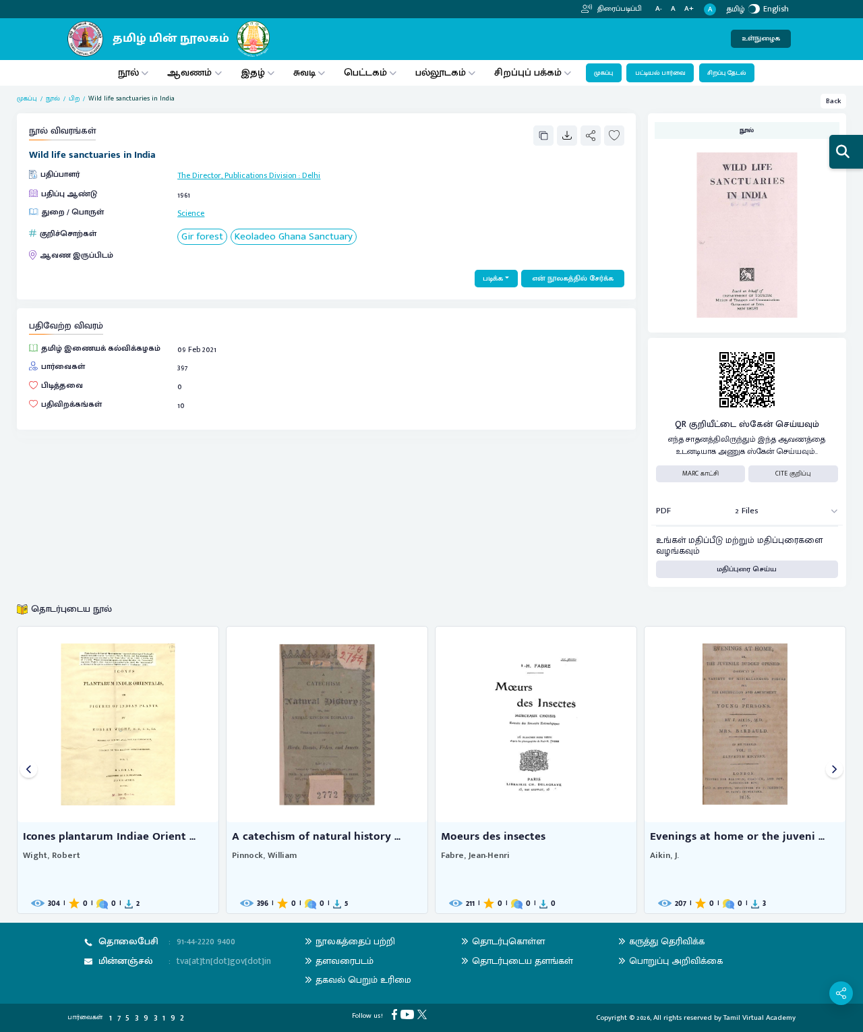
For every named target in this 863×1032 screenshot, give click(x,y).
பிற (74, 99)
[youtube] (408, 1014)
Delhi (311, 175)
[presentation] (28, 770)
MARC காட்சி (700, 473)
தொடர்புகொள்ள (508, 941)
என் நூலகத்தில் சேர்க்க (573, 279)
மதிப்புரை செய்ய (747, 569)
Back (833, 101)
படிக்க (493, 279)
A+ (689, 9)
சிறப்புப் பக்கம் (528, 72)
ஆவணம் (190, 72)
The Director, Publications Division (237, 175)
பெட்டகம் (365, 72)
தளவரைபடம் (345, 961)
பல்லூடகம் (440, 72)
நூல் (128, 72)
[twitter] (423, 1014)
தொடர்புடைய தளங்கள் (522, 961)
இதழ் (253, 72)
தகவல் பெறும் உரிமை (363, 980)
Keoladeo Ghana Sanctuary (294, 237)
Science (190, 213)
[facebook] (396, 1014)
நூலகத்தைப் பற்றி (355, 941)
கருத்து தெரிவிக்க (667, 941)
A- (658, 9)
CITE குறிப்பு (793, 473)
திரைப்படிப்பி (618, 9)
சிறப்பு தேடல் (726, 72)
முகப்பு (603, 72)
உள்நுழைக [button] (761, 38)
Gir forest (202, 237)
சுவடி (304, 72)
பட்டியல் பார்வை (660, 72)
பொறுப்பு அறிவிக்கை (676, 961)
